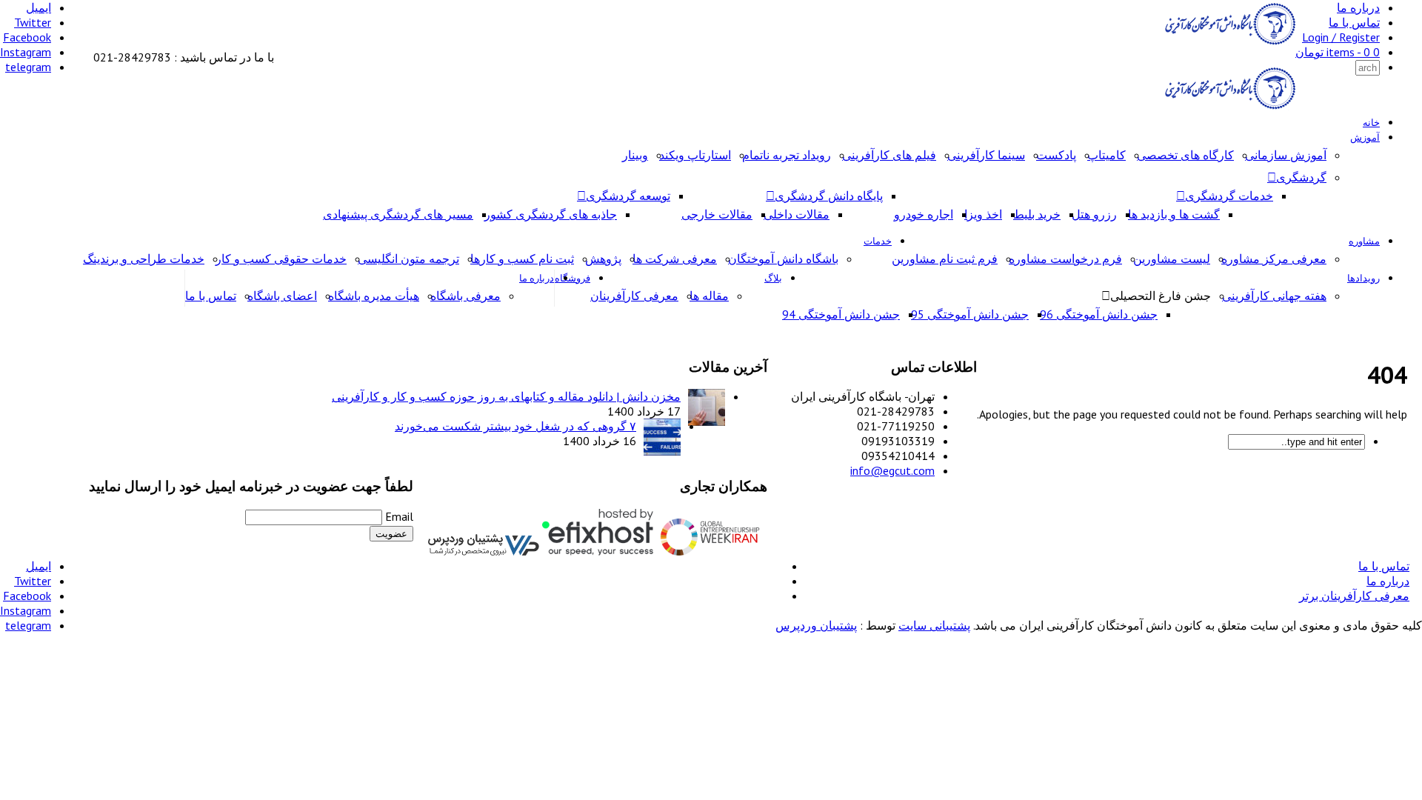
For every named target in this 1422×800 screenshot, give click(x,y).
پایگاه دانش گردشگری (829, 195)
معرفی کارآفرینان (634, 295)
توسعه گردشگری (628, 195)
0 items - (1337, 51)
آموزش (1365, 137)
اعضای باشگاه (282, 295)
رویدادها (1363, 278)
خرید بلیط (1037, 214)
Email (399, 516)
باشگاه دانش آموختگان (783, 258)
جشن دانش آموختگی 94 (841, 314)
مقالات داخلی (797, 214)
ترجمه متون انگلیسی (408, 258)
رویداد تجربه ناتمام (786, 154)
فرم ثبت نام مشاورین (945, 258)
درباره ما (1358, 7)
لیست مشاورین (1171, 258)
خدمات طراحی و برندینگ (143, 258)
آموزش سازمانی (1285, 154)
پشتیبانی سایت (934, 625)
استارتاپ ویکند (695, 154)
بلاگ (773, 278)
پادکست (1056, 154)
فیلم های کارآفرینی (889, 154)
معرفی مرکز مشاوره (1273, 258)
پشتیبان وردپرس (816, 625)
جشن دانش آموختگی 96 (1099, 314)
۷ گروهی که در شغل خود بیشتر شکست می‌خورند (515, 426)
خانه (1371, 122)
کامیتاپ (1106, 154)
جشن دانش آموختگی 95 (970, 314)
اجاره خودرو (923, 214)
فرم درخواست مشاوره (1065, 258)
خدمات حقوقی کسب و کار (281, 258)
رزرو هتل (1094, 214)
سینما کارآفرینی (986, 154)
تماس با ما (1354, 22)
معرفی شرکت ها (674, 258)
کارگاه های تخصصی (1185, 154)
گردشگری (1301, 177)
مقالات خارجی (716, 214)
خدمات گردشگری (1229, 195)
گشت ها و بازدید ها (1174, 214)
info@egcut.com (892, 470)
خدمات (878, 241)
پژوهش (603, 258)
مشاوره (1364, 241)
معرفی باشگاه (465, 295)
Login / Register (1341, 37)
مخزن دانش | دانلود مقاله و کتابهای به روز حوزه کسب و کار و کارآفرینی (506, 396)
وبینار (635, 154)
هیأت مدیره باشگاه (373, 295)
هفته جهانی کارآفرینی (1274, 295)
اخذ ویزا (983, 214)
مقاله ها (709, 295)
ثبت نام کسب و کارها (522, 258)
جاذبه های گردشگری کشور (550, 214)
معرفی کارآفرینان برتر (1354, 595)
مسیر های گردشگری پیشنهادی (398, 214)
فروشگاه (572, 278)
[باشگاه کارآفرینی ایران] (1228, 42)
